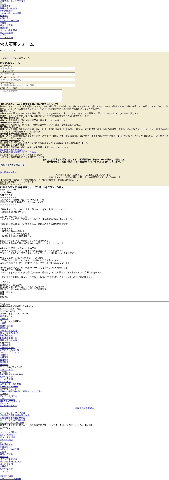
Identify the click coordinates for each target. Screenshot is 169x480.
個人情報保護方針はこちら (12, 150)
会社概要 (4, 360)
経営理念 (4, 362)
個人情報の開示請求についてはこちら (18, 152)
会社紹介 (4, 16)
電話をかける (6, 316)
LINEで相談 (5, 381)
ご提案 (3, 23)
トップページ (6, 58)
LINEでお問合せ (7, 435)
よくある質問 (6, 37)
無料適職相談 (6, 11)
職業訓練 (4, 28)
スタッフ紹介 (6, 369)
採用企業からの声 (8, 8)
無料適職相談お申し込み (11, 374)
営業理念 (4, 364)
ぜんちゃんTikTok (8, 396)
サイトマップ (6, 403)
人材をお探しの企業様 (10, 13)
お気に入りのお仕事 (9, 20)
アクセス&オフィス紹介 (11, 367)
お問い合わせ (6, 18)
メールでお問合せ (8, 432)
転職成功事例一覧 (8, 338)
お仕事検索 (5, 6)
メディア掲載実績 (8, 30)
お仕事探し (5, 447)
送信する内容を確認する (12, 165)
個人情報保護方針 (8, 172)
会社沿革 (4, 357)
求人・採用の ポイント (6, 34)
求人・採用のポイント (10, 333)
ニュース (4, 393)
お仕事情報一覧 (7, 347)
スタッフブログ (7, 398)
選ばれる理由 (6, 25)
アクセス (4, 318)
